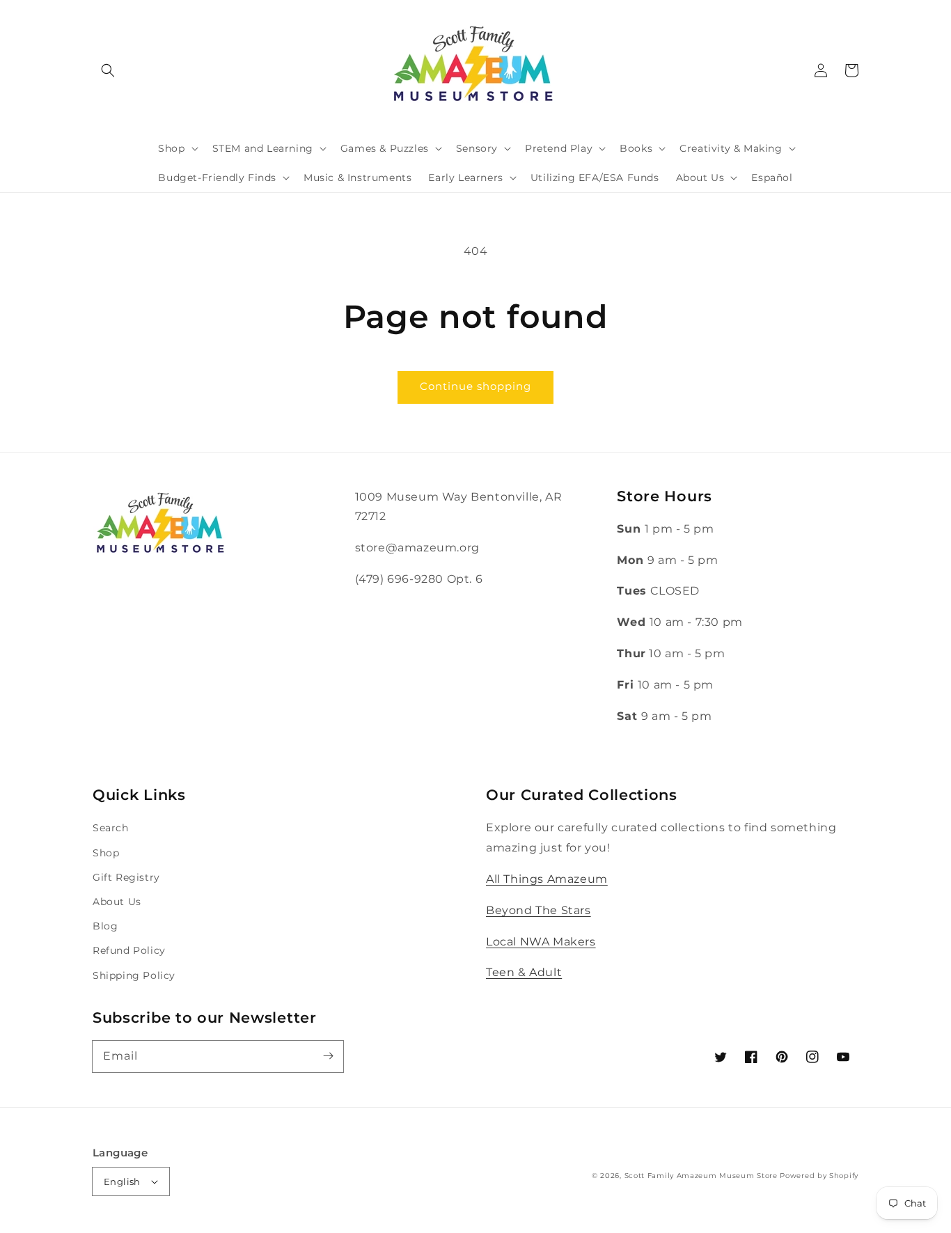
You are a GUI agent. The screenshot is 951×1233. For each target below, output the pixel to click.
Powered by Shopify (819, 1175)
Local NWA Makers (541, 941)
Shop (106, 853)
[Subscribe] (328, 1056)
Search (111, 828)
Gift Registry (126, 877)
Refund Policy (129, 950)
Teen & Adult (524, 972)
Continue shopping (475, 386)
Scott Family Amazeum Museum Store (701, 1175)
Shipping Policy (134, 975)
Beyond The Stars (538, 910)
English (122, 1181)
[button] (108, 70)
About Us (117, 901)
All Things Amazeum (547, 879)
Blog (105, 926)
